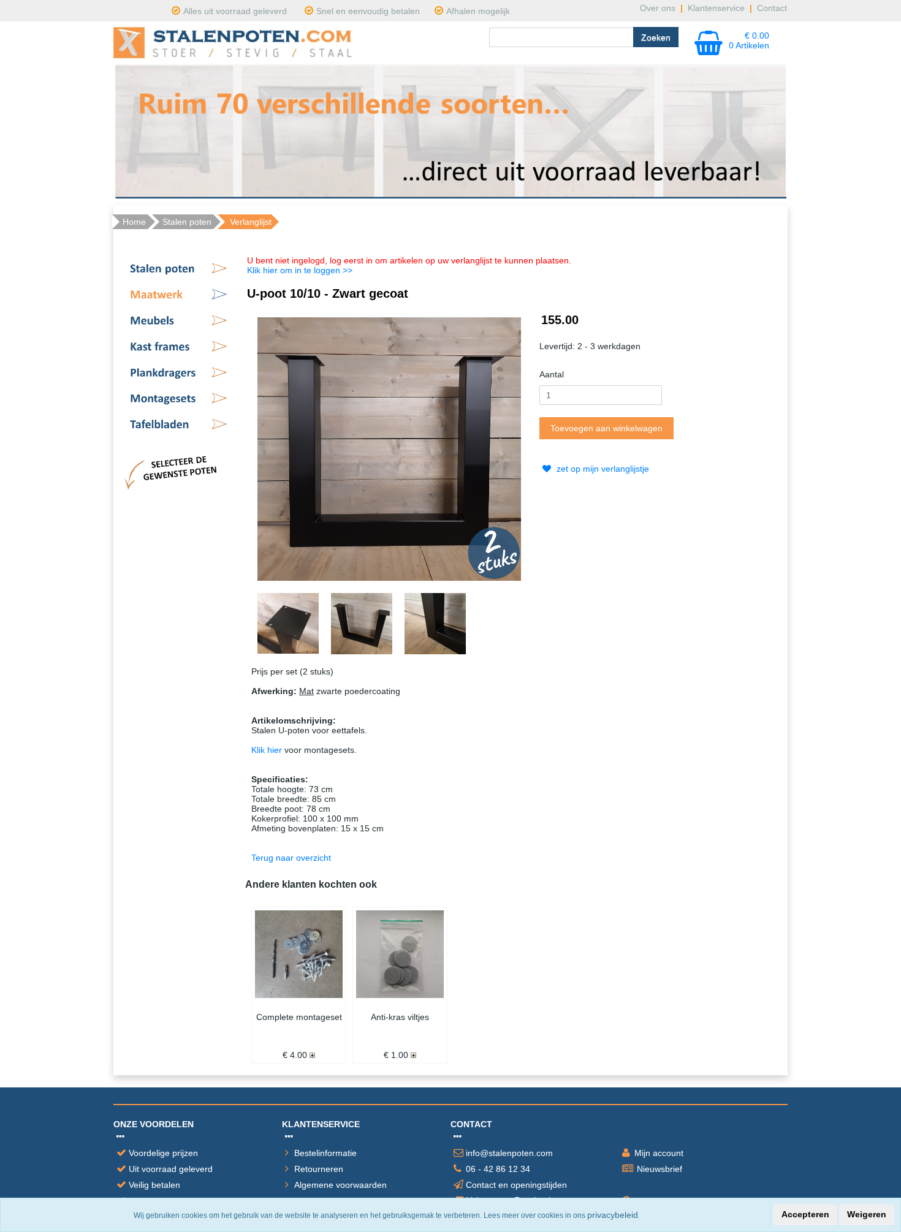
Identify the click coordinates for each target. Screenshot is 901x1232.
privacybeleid (612, 1215)
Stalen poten (186, 222)
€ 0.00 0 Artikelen (749, 40)
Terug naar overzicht (291, 858)
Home (134, 222)
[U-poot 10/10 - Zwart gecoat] (389, 448)
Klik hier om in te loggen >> (299, 270)
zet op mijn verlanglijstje (601, 469)
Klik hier (266, 750)
